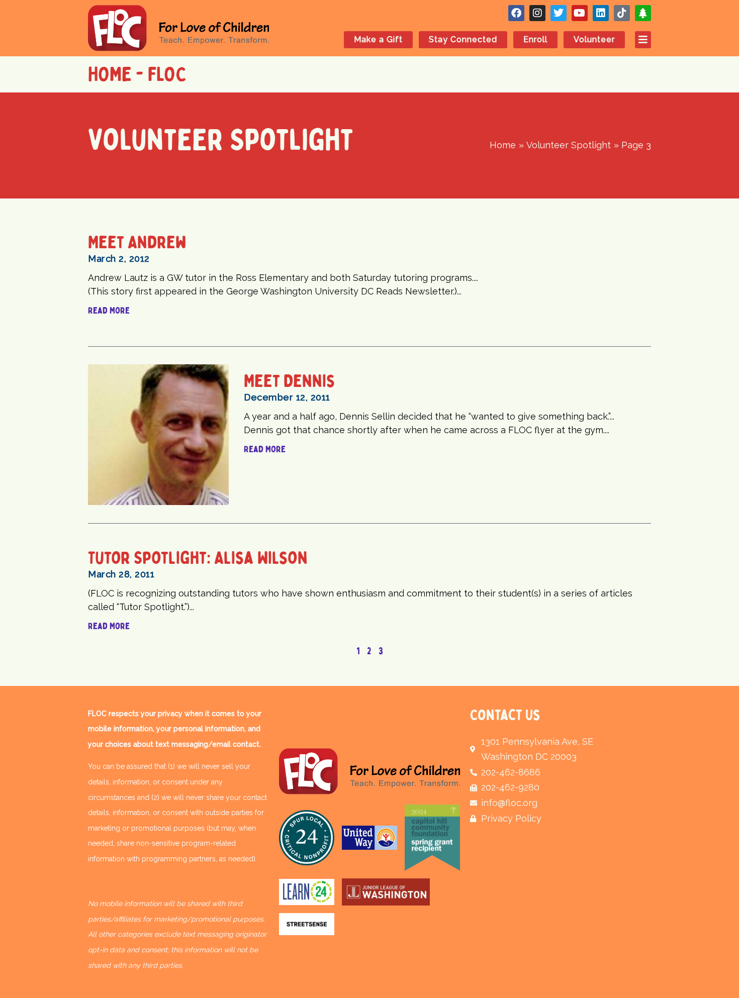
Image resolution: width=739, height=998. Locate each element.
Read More (109, 311)
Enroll (535, 39)
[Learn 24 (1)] (306, 892)
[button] (638, 39)
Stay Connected (463, 39)
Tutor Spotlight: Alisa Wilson (198, 558)
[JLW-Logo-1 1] (386, 892)
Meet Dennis (289, 381)
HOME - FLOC (137, 74)
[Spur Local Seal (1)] (306, 837)
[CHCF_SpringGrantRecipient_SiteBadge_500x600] (432, 838)
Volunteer (594, 39)
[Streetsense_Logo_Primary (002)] (306, 924)
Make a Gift (378, 39)
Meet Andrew (137, 242)
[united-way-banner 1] (369, 838)
